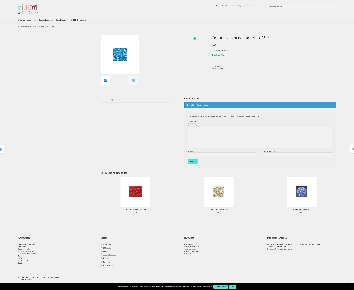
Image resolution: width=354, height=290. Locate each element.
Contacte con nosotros (26, 251)
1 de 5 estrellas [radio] (188, 123)
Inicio (22, 27)
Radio (217, 6)
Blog (239, 6)
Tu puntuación (194, 121)
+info (232, 286)
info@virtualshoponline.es (282, 249)
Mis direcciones (190, 249)
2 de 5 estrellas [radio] (190, 123)
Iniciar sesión (247, 6)
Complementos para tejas (27, 20)
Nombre (191, 151)
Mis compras (188, 244)
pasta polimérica (109, 255)
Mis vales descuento (191, 247)
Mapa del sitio (23, 260)
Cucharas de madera (25, 279)
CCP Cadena (54, 277)
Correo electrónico (271, 151)
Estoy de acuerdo (220, 286)
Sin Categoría (108, 265)
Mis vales (187, 253)
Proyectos (107, 262)
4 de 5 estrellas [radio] (194, 123)
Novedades (22, 247)
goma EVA (107, 248)
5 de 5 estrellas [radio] (196, 123)
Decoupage (107, 244)
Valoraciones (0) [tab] (107, 100)
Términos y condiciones (26, 253)
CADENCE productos (78, 20)
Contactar (232, 6)
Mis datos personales (191, 251)
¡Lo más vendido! (24, 249)
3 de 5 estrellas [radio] (192, 123)
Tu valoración (193, 126)
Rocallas (28, 27)
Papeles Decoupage (46, 20)
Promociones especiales (26, 244)
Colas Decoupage (62, 20)
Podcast (224, 6)
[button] (195, 38)
